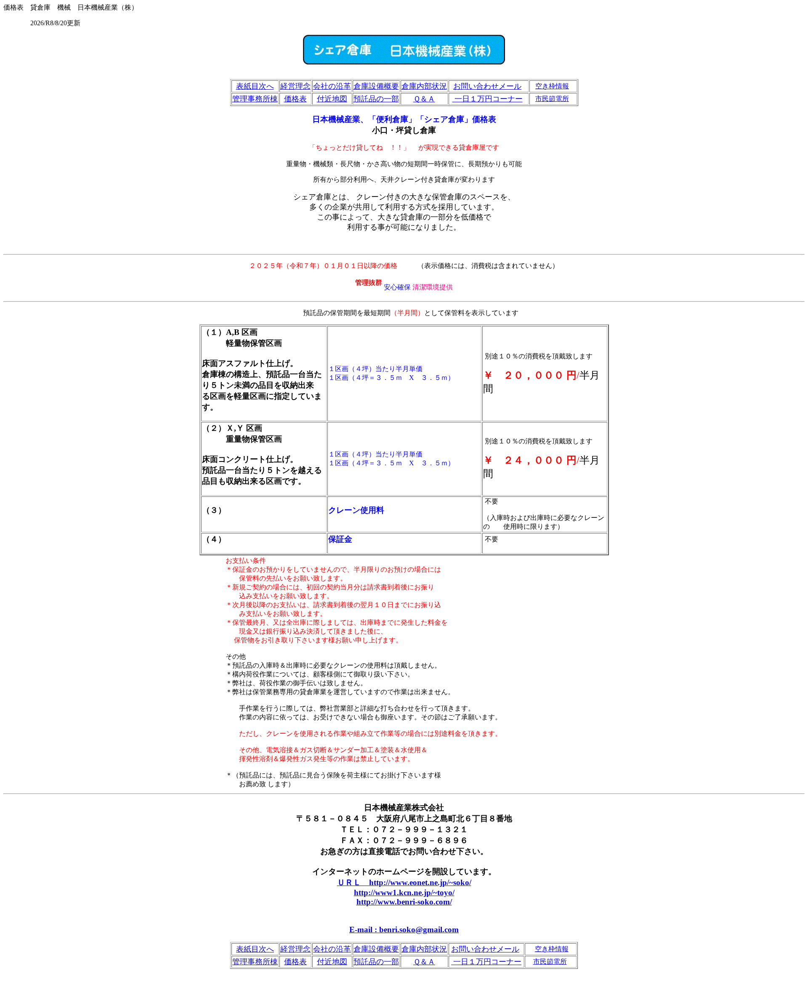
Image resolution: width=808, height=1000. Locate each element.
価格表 (295, 99)
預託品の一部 (376, 99)
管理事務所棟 (255, 99)
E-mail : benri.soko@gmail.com (404, 929)
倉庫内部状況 (424, 86)
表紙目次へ (255, 86)
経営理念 (295, 86)
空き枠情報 (552, 86)
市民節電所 (552, 98)
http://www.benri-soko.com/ (404, 901)
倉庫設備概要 (376, 86)
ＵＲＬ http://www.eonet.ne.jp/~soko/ (404, 882)
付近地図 (332, 99)
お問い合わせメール (487, 86)
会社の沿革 (332, 86)
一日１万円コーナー (487, 99)
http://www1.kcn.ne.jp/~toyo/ (404, 892)
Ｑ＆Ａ (424, 99)
